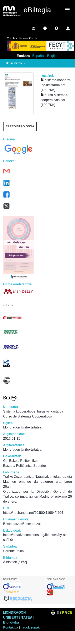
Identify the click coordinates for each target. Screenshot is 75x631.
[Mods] (18, 347)
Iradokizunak (30, 627)
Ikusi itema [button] (14, 63)
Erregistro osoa (20, 126)
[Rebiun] (59, 592)
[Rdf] (18, 363)
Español (38, 56)
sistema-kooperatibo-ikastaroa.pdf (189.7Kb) (56, 85)
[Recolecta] (22, 599)
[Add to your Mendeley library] (18, 291)
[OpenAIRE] (22, 586)
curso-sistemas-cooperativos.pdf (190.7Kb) (54, 100)
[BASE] (22, 592)
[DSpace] (61, 612)
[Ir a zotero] (18, 305)
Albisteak (10, 562)
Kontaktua (10, 627)
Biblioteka (11, 622)
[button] (45, 28)
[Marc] (18, 380)
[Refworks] (18, 317)
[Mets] (18, 331)
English (52, 56)
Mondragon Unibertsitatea (22, 427)
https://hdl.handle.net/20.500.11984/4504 (33, 512)
